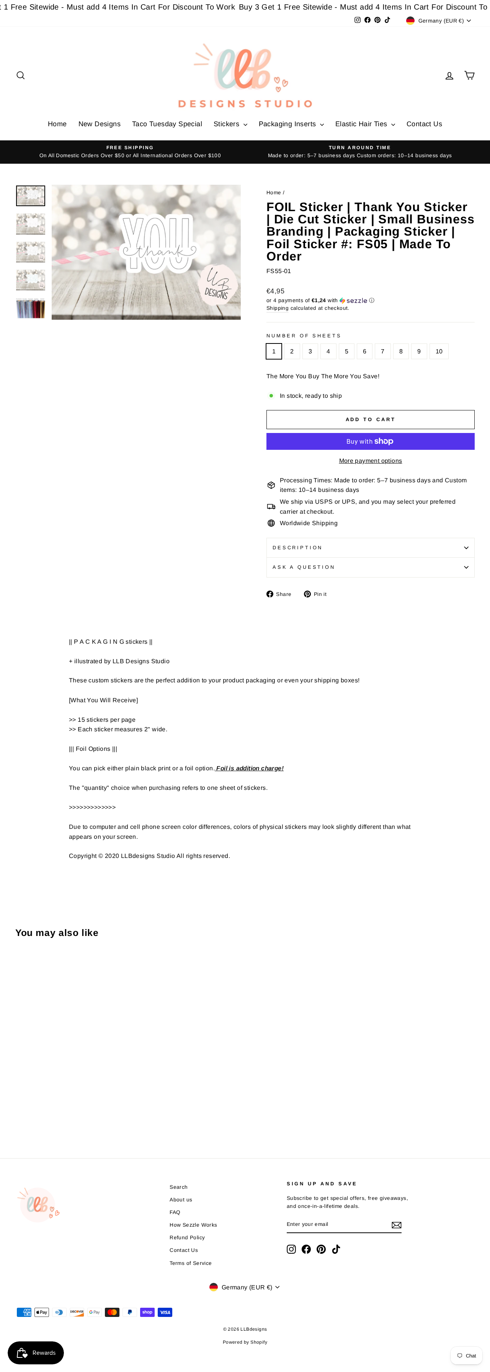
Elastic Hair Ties (362, 124)
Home (57, 124)
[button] (370, 300)
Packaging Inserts (288, 124)
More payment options (370, 460)
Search (179, 1187)
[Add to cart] (23, 965)
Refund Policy (187, 1237)
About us (181, 1200)
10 (439, 351)
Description (298, 547)
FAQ (175, 1212)
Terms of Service (191, 1263)
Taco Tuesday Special (167, 124)
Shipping (277, 308)
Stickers (228, 124)
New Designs (99, 124)
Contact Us (424, 124)
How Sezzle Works (193, 1225)
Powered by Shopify (245, 1342)
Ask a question (304, 567)
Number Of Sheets (303, 336)
